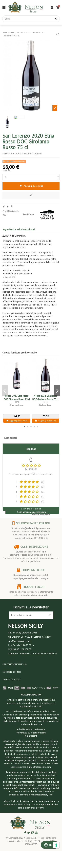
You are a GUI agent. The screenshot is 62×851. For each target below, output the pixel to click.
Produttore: (28, 214)
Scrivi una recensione (31, 508)
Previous (5, 390)
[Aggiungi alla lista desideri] (31, 195)
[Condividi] (3, 206)
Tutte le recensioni (41, 513)
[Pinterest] (11, 206)
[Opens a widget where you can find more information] (50, 845)
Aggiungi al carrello (33, 185)
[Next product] (59, 34)
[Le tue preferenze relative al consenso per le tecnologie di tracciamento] (56, 845)
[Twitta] (8, 206)
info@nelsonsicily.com (32, 528)
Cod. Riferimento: (10, 211)
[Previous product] (57, 34)
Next (57, 390)
